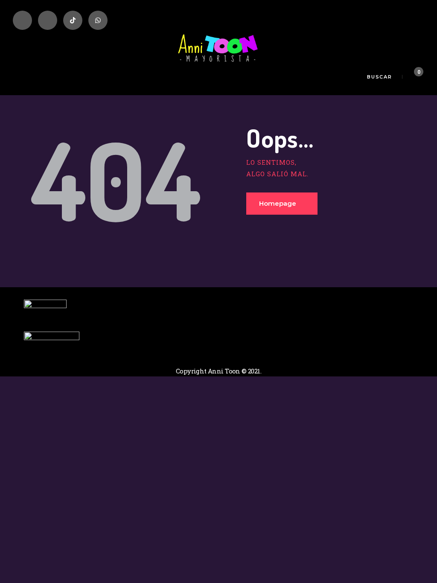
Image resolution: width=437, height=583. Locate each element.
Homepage (277, 203)
